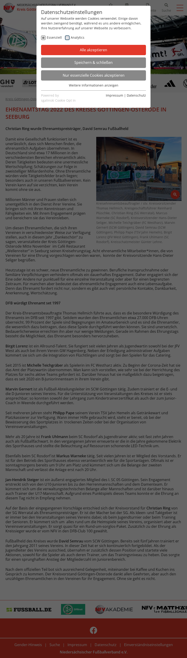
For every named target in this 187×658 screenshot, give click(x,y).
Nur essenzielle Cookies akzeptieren (94, 75)
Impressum (114, 95)
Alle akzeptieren (93, 49)
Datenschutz (136, 95)
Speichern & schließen (93, 62)
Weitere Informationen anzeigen (93, 85)
